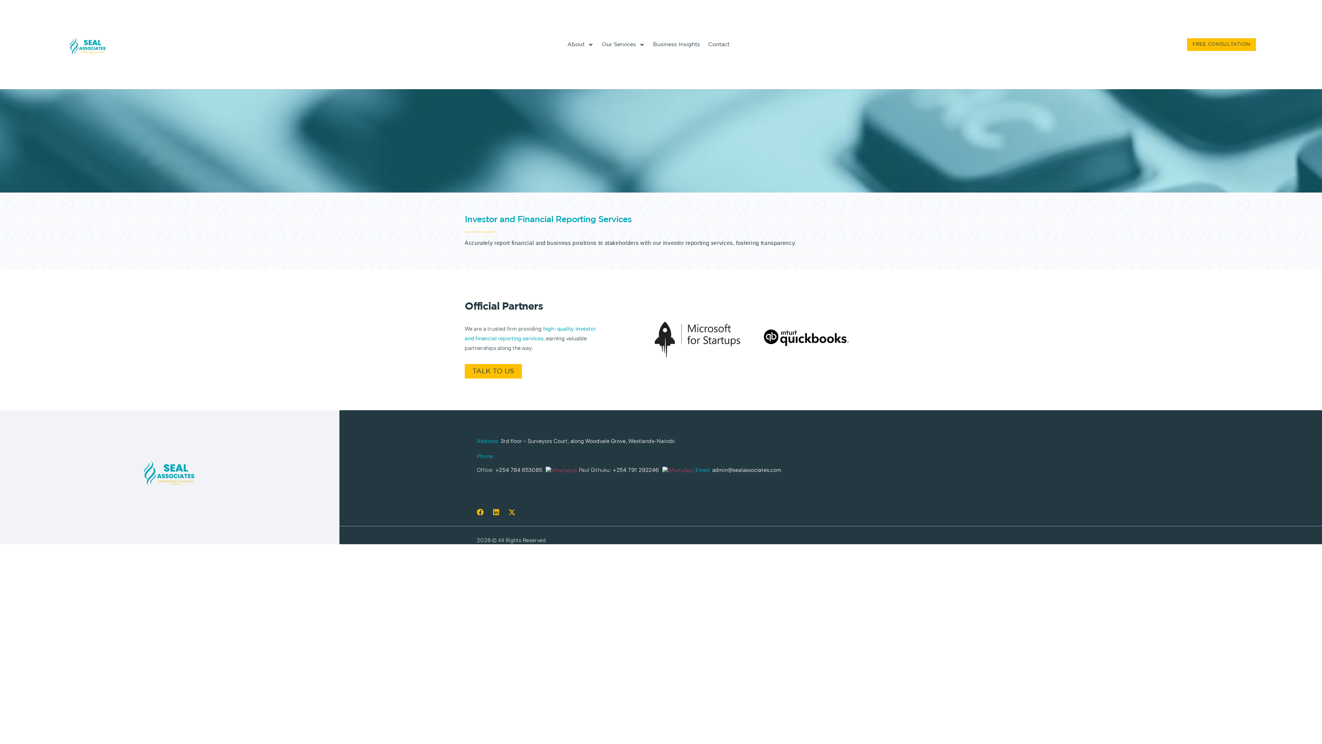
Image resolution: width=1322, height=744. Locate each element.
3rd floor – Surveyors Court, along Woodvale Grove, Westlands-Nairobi (588, 441)
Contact (719, 44)
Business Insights (676, 44)
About (576, 44)
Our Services (619, 44)
